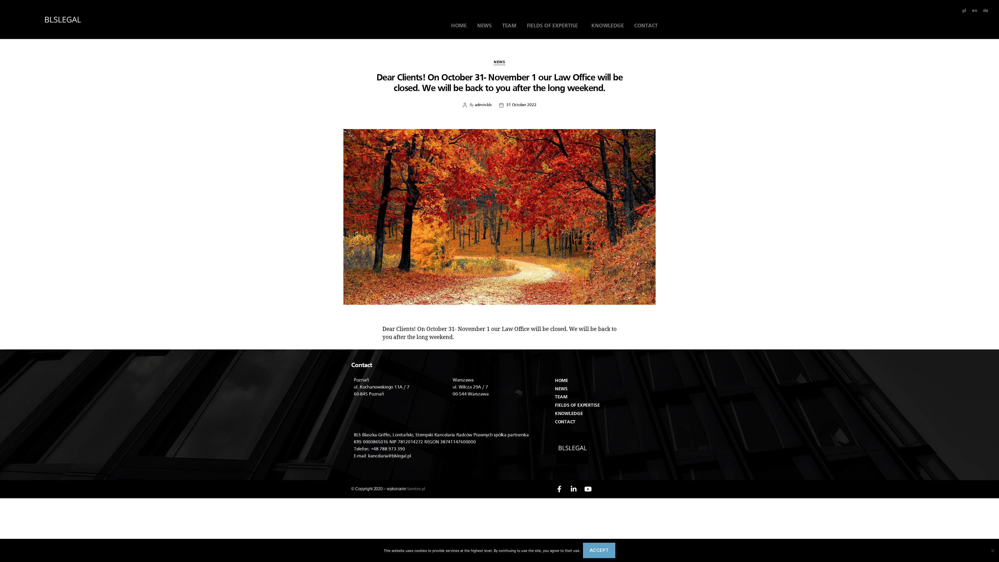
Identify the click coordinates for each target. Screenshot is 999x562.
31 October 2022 (521, 105)
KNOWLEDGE (607, 26)
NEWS (484, 26)
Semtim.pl (416, 489)
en (974, 11)
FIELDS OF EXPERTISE (554, 26)
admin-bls (483, 105)
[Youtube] (587, 489)
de (985, 11)
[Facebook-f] (559, 489)
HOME (459, 26)
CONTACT (646, 26)
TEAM (509, 26)
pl (964, 11)
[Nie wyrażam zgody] (992, 550)
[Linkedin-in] (573, 489)
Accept (599, 550)
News (499, 62)
